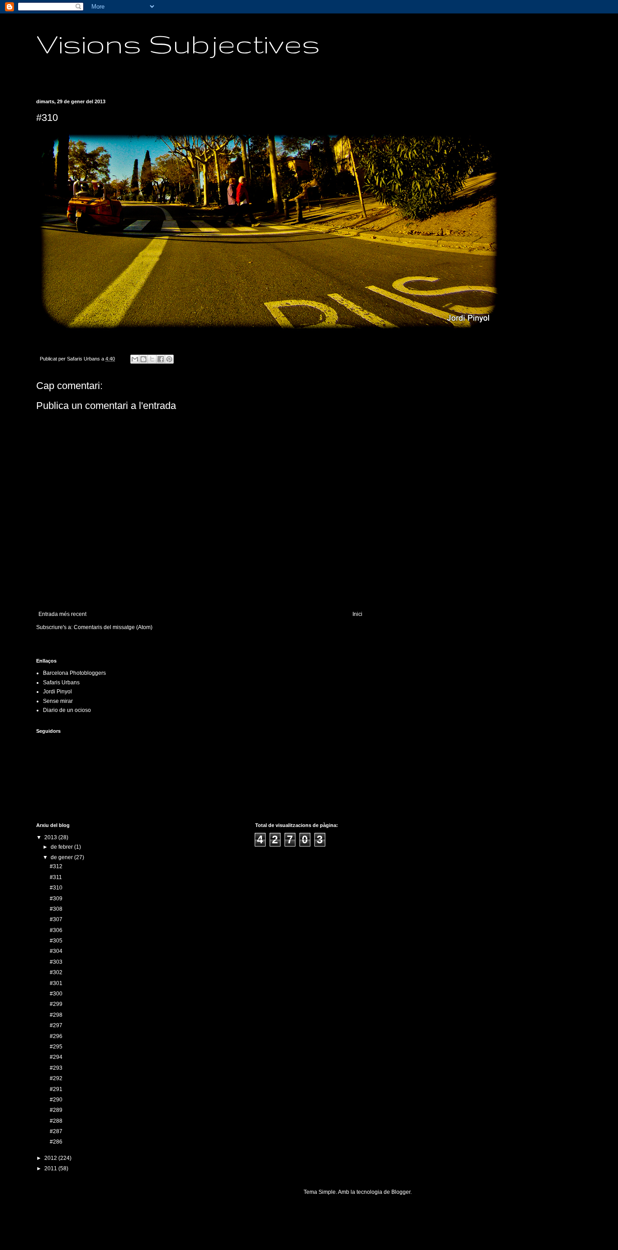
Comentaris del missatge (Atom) (113, 627)
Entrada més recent (62, 614)
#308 (56, 909)
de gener (62, 857)
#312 (56, 866)
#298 (56, 1015)
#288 (56, 1121)
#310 (56, 888)
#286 (56, 1142)
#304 (56, 951)
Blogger (400, 1192)
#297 (56, 1025)
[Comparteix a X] (152, 359)
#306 (56, 930)
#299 (56, 1004)
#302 (56, 972)
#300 (56, 993)
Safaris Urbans (61, 682)
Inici (357, 614)
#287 (56, 1131)
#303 (56, 962)
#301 (56, 983)
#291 (56, 1089)
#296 (56, 1036)
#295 (56, 1046)
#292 (56, 1078)
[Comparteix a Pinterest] (169, 359)
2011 (51, 1168)
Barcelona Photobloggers (74, 673)
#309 (56, 898)
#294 (56, 1057)
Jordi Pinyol (57, 691)
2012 (51, 1158)
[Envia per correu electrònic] (134, 359)
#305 (56, 941)
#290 (56, 1099)
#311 (56, 877)
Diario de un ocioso (67, 710)
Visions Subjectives (178, 43)
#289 (56, 1110)
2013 (51, 837)
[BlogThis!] (143, 359)
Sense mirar (58, 701)
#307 (56, 919)
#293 (56, 1068)
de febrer (62, 847)
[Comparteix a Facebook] (160, 359)
